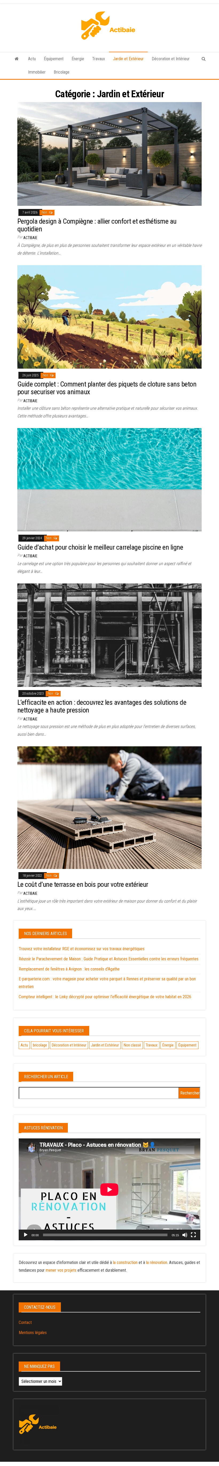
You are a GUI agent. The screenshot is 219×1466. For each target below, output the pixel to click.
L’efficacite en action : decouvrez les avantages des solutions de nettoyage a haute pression (101, 706)
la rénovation (156, 1262)
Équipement (54, 58)
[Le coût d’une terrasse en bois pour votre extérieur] (109, 807)
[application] (109, 1189)
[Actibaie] (16, 59)
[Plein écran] (193, 1235)
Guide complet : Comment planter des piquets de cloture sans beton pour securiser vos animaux (106, 388)
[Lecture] (25, 1235)
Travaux (98, 58)
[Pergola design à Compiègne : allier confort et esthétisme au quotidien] (109, 153)
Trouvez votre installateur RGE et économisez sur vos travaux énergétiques (81, 948)
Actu (32, 58)
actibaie (30, 238)
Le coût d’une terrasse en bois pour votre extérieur (82, 884)
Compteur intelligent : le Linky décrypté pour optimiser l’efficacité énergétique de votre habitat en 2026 (105, 996)
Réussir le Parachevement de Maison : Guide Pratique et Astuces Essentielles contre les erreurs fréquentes (108, 958)
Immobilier (37, 72)
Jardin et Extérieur (128, 58)
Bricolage (61, 72)
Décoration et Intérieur (171, 58)
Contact (25, 1322)
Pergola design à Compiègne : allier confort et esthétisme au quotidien (97, 225)
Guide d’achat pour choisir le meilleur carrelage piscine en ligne (100, 547)
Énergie (78, 58)
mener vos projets (61, 1270)
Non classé (132, 1045)
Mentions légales (33, 1332)
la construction (125, 1262)
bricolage (40, 1045)
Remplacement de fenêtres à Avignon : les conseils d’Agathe (69, 969)
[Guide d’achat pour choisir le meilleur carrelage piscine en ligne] (109, 479)
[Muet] (184, 1235)
